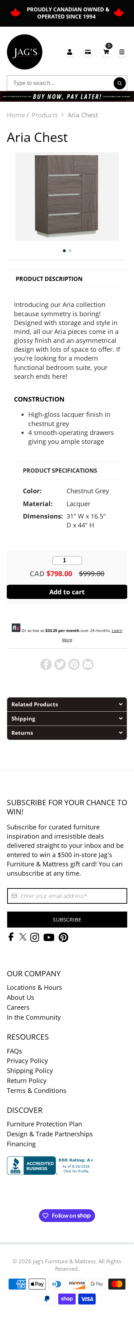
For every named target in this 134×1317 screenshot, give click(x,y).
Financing (21, 1144)
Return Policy (26, 1080)
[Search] (120, 84)
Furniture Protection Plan (44, 1124)
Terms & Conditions (36, 1090)
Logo (25, 52)
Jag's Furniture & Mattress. (65, 1261)
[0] (106, 51)
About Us (20, 997)
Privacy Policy (27, 1060)
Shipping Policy (30, 1070)
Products (44, 115)
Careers (18, 1007)
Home (16, 115)
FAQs (14, 1051)
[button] (67, 704)
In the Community (34, 1017)
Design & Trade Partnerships (50, 1134)
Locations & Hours (34, 987)
